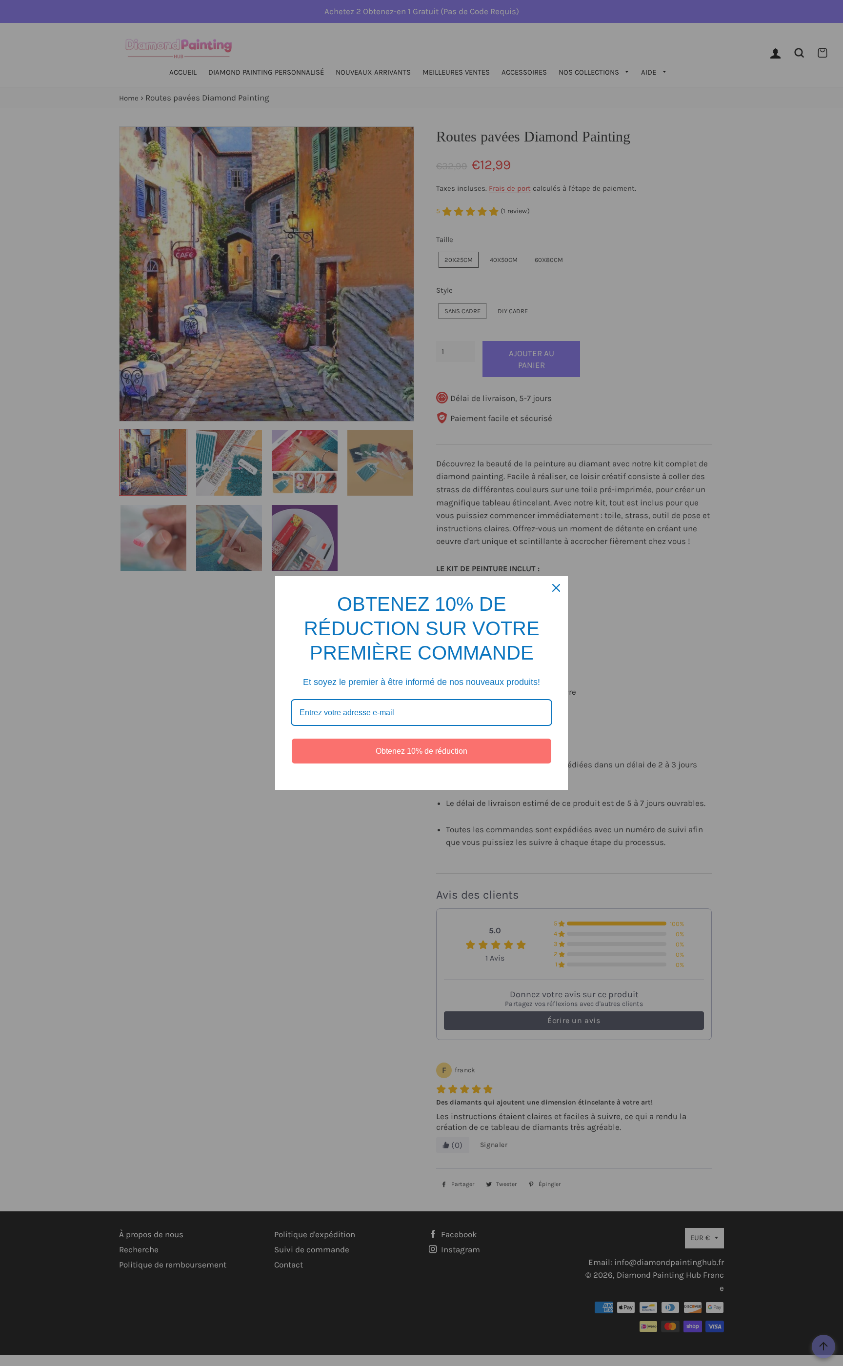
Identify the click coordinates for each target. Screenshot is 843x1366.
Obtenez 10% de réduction (421, 751)
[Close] (556, 588)
